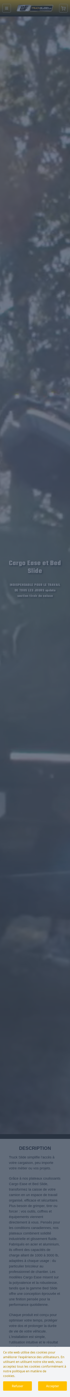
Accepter (52, 1386)
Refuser (17, 1386)
